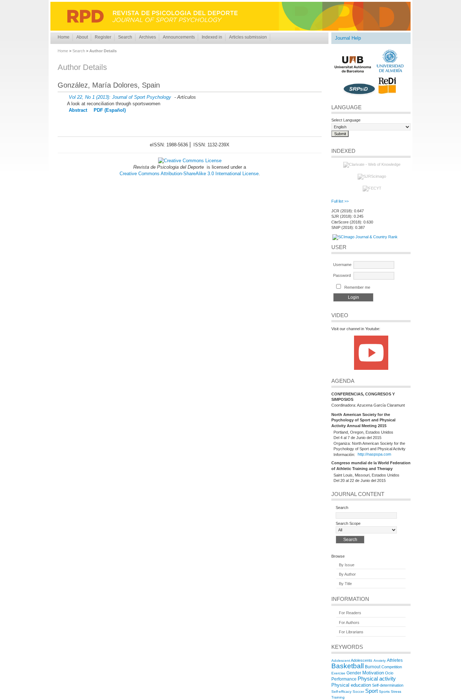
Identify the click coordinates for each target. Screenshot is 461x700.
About (82, 37)
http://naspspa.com (374, 454)
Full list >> (340, 201)
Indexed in (212, 37)
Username (342, 264)
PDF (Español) (110, 110)
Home (64, 37)
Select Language (346, 120)
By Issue (346, 565)
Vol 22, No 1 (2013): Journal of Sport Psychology (120, 97)
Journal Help (348, 38)
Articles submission (248, 37)
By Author (347, 574)
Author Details (103, 51)
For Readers (350, 613)
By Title (345, 584)
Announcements (179, 37)
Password (342, 275)
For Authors (349, 622)
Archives (147, 37)
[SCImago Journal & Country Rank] (365, 237)
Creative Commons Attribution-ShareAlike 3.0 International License (189, 173)
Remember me (357, 287)
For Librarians (351, 632)
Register (103, 37)
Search (125, 37)
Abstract (78, 110)
